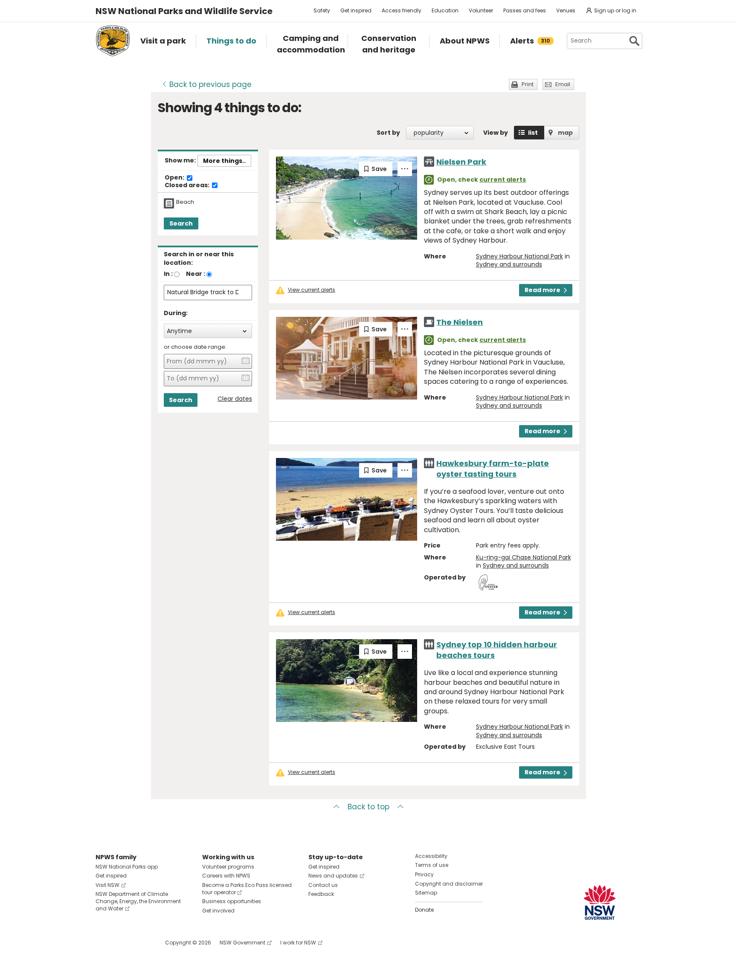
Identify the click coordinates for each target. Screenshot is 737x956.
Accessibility (431, 856)
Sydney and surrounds (509, 264)
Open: (175, 178)
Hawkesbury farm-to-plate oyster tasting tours (492, 468)
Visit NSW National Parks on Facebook (103, 942)
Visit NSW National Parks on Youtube (140, 942)
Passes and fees (524, 10)
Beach (185, 202)
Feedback (321, 894)
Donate (424, 909)
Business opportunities (231, 901)
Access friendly (401, 10)
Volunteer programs (228, 866)
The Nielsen (459, 322)
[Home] (113, 41)
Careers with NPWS (226, 875)
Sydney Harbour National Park (519, 256)
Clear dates (235, 399)
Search (181, 223)
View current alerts (311, 290)
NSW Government (242, 942)
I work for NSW (298, 942)
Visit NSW (107, 885)
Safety (321, 10)
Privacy (424, 874)
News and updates (333, 875)
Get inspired (355, 10)
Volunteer (481, 10)
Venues (565, 10)
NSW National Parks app (127, 866)
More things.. (224, 160)
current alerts (502, 179)
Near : (195, 273)
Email (562, 84)
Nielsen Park (461, 161)
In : (168, 273)
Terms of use (431, 865)
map (565, 132)
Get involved (218, 910)
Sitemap (426, 892)
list (533, 132)
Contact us (323, 885)
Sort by (388, 132)
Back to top (368, 807)
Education (445, 10)
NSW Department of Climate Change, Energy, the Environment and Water (138, 901)
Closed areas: (188, 185)
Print (528, 84)
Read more (542, 290)
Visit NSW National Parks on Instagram (122, 942)
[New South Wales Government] (599, 902)
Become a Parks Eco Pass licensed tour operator (247, 888)
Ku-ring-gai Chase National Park (523, 557)
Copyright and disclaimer (449, 883)
